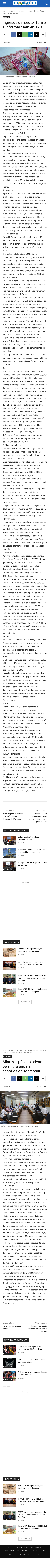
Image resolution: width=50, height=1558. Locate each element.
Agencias (36, 1550)
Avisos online (9, 1550)
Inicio (4, 11)
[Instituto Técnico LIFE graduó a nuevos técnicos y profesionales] (9, 965)
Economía (20, 11)
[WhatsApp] (25, 34)
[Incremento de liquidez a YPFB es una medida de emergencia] (9, 853)
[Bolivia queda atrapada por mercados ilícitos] (9, 840)
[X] (19, 34)
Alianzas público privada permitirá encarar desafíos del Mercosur (13, 816)
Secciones (11, 11)
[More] (43, 34)
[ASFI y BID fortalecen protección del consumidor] (9, 866)
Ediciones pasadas (23, 1550)
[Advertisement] (25, 908)
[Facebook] (13, 34)
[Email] (36, 34)
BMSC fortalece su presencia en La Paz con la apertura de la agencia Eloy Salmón (32, 977)
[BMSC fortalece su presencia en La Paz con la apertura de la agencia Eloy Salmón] (9, 979)
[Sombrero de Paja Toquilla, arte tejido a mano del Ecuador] (9, 952)
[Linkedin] (30, 34)
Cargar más (24, 1002)
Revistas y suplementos (32, 1548)
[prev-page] (4, 875)
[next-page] (8, 875)
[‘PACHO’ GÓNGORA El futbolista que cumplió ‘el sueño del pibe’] (9, 992)
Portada (9, 1548)
